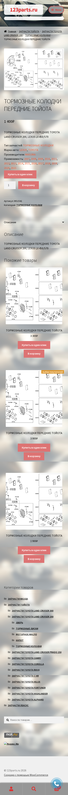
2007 (27, 159)
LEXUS (23, 150)
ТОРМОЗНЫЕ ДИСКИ (27, 628)
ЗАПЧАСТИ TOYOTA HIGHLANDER (30, 693)
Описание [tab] (10, 222)
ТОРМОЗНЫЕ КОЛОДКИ (38, 35)
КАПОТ (20, 640)
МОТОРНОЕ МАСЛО (26, 634)
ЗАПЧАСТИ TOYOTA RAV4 (25, 669)
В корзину (28, 185)
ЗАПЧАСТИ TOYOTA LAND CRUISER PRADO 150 (36, 652)
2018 (47, 163)
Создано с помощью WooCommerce (26, 775)
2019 (54, 163)
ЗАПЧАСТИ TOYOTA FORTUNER (29, 687)
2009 (40, 159)
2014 (20, 163)
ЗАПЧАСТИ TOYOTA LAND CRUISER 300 (32, 610)
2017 (41, 163)
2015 (27, 163)
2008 (33, 159)
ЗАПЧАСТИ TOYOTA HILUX (26, 681)
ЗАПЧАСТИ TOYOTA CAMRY (26, 658)
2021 (13, 168)
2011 (54, 159)
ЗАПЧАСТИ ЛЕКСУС (18, 705)
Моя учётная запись (11, 789)
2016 (34, 163)
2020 (7, 168)
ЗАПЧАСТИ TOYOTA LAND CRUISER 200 (32, 616)
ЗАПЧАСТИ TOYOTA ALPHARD (28, 699)
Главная (12, 31)
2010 (47, 159)
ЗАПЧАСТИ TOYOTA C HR (25, 675)
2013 (13, 163)
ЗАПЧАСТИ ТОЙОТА (29, 31)
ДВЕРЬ (19, 622)
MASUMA (30, 154)
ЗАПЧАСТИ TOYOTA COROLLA (28, 664)
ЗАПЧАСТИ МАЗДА (18, 598)
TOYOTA (33, 150)
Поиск (34, 789)
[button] (59, 54)
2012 (7, 163)
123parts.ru (23, 9)
